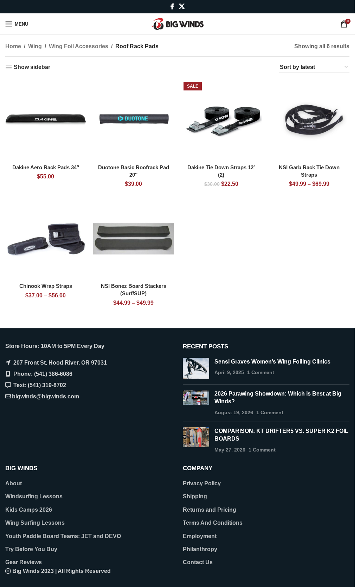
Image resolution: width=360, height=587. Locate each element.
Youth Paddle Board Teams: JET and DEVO (63, 536)
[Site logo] (177, 23)
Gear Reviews (23, 562)
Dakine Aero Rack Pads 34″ (45, 167)
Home (13, 46)
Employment (200, 536)
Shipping (195, 496)
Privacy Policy (202, 483)
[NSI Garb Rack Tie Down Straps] (309, 120)
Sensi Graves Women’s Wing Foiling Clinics (272, 362)
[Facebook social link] (172, 6)
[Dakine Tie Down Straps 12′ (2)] (221, 120)
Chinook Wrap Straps (45, 286)
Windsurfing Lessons (34, 496)
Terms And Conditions (213, 523)
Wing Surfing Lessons (35, 523)
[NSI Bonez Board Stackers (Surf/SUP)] (133, 238)
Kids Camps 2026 (28, 510)
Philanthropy (200, 549)
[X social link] (181, 6)
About (13, 483)
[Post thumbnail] (196, 368)
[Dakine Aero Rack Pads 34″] (45, 120)
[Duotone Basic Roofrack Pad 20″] (133, 120)
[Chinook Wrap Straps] (45, 238)
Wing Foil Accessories (78, 46)
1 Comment (260, 372)
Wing (35, 46)
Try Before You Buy (31, 549)
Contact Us (198, 562)
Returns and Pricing (209, 510)
